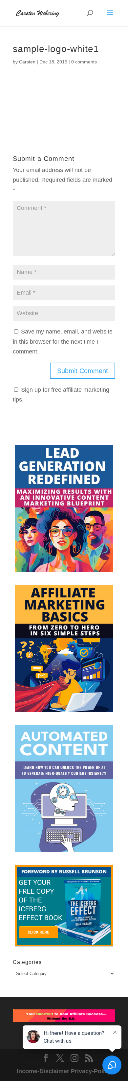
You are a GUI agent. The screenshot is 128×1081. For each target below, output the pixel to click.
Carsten (27, 61)
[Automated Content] (64, 790)
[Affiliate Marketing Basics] (64, 650)
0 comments (84, 61)
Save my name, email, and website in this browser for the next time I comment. (63, 341)
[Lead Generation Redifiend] (64, 510)
